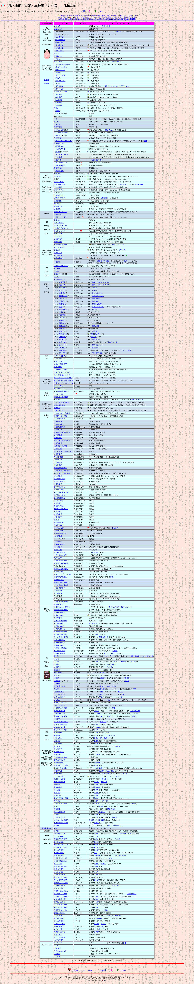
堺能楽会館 (58, 550)
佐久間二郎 (63, 296)
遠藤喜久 (62, 282)
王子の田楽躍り (59, 776)
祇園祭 (109, 17)
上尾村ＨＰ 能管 (60, 217)
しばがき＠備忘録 (60, 369)
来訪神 (101, 17)
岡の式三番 (58, 864)
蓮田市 (97, 855)
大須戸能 (57, 667)
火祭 (105, 17)
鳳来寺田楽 (58, 787)
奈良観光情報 (111, 686)
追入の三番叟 (59, 921)
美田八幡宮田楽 (59, 812)
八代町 (96, 864)
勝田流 (126, 681)
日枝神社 (105, 779)
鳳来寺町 (97, 787)
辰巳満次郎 (63, 334)
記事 (122, 694)
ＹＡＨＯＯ (58, 943)
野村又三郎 (63, 353)
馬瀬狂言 (57, 683)
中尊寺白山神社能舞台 (62, 607)
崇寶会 (93, 337)
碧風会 (57, 78)
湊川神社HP (93, 552)
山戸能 (56, 662)
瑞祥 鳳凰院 (59, 223)
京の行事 (112, 708)
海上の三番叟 (59, 850)
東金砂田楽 (58, 771)
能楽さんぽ (96, 301)
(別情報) (115, 651)
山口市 (102, 694)
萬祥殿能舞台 (59, 525)
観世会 (56, 53)
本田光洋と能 (60, 149)
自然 (91, 19)
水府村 (101, 771)
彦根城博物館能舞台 (61, 563)
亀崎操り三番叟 (59, 902)
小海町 (96, 874)
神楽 (78, 17)
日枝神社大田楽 (59, 779)
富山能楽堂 (58, 476)
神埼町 (101, 820)
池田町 (102, 678)
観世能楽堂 (58, 443)
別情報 (135, 713)
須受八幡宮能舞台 (60, 621)
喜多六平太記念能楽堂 (62, 440)
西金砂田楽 (58, 773)
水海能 (56, 678)
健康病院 (114, 19)
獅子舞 (83, 17)
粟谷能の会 (59, 171)
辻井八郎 (58, 160)
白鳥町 (96, 765)
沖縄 (94, 19)
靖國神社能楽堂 (59, 427)
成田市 (96, 842)
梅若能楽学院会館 (60, 92)
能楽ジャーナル (59, 279)
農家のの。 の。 (60, 389)
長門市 (96, 932)
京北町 (96, 801)
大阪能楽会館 (59, 130)
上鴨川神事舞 (59, 692)
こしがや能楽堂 (59, 419)
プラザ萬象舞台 (59, 487)
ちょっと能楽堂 (59, 247)
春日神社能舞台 (59, 626)
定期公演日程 (116, 61)
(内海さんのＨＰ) (125, 607)
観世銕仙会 (58, 56)
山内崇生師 (59, 48)
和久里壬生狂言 (59, 711)
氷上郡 (96, 924)
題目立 (56, 689)
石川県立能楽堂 (59, 481)
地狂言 (56, 806)
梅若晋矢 (58, 94)
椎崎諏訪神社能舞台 (61, 610)
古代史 (99, 19)
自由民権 (61, 19)
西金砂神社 (106, 773)
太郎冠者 (57, 209)
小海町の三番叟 (59, 874)
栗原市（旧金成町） (101, 738)
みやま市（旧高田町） (107, 716)
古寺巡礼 (126, 19)
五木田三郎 (63, 301)
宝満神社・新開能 (60, 716)
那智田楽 (57, 809)
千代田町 (103, 722)
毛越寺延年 (58, 733)
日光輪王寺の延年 (60, 757)
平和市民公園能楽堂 (61, 601)
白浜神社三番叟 (59, 885)
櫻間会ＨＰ (59, 146)
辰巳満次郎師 (60, 45)
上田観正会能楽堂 (60, 555)
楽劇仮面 (57, 176)
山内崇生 (62, 337)
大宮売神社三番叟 (60, 905)
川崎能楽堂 (58, 460)
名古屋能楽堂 (59, 500)
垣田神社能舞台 (59, 642)
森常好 (57, 124)
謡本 (145, 141)
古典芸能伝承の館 (60, 416)
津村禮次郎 (63, 309)
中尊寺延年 (58, 735)
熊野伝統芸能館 (59, 495)
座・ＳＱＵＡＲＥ (61, 154)
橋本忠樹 (62, 326)
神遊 (55, 119)
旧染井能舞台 (59, 623)
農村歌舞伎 (76, 15)
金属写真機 (110, 15)
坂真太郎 (62, 290)
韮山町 (96, 880)
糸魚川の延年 (59, 763)
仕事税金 (120, 19)
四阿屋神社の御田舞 (61, 823)
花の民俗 (126, 17)
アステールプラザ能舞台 (63, 574)
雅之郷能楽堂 (59, 580)
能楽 (62, 64)
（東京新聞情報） (120, 855)
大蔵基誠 (103, 198)
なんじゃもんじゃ (60, 231)
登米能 (56, 664)
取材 (121, 17)
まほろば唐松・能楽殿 (62, 413)
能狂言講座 (58, 233)
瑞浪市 (96, 896)
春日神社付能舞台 (60, 634)
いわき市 (97, 754)
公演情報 (133, 804)
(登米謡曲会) (111, 664)
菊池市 (96, 724)
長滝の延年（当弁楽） (62, 765)
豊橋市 (96, 798)
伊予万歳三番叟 (59, 937)
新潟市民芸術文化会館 (62, 470)
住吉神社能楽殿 (59, 544)
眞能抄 (57, 72)
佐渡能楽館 (58, 242)
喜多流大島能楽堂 (60, 577)
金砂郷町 (98, 768)
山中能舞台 (58, 541)
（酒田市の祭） (116, 746)
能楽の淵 (57, 250)
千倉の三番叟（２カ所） (63, 844)
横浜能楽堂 (58, 454)
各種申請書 (106, 26)
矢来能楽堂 (58, 435)
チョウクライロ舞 (60, 730)
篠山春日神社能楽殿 (61, 637)
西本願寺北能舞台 (60, 632)
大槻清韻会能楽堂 (60, 533)
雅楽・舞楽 (58, 236)
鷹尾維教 (58, 105)
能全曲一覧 (58, 255)
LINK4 (101, 11)
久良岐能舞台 (59, 457)
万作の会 (57, 173)
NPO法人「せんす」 (61, 228)
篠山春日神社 (104, 637)
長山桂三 (62, 320)
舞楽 (55, 828)
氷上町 (103, 924)
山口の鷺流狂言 (59, 694)
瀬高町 (96, 814)
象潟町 (96, 730)
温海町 (96, 662)
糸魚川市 (97, 763)
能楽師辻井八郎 (96, 160)
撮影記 (108, 733)
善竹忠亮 (57, 203)
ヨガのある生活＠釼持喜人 (63, 380)
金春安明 (62, 342)
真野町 (101, 697)
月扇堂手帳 (58, 367)
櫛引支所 (108, 656)
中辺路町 (98, 918)
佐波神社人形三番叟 (61, 883)
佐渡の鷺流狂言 (59, 697)
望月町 (96, 872)
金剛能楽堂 (58, 514)
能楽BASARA (60, 81)
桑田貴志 (62, 293)
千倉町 (96, 844)
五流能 (88, 15)
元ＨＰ (120, 692)
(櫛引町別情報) (148, 656)
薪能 (75, 17)
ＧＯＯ (56, 945)
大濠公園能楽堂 (59, 588)
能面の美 (108, 130)
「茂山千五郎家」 (126, 350)
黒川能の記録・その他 (62, 375)
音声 (134, 689)
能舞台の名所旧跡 (60, 244)
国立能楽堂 (58, 421)
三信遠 (114, 17)
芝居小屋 (65, 17)
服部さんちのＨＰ (117, 244)
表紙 (127, 86)
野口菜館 (123, 184)
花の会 (56, 122)
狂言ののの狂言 (59, 184)
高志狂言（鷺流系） (61, 722)
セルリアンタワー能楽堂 (63, 451)
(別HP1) (124, 773)
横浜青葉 (108, 19)
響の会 (57, 59)
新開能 (133, 716)
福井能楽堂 (58, 484)
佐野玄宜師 (59, 42)
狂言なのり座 (59, 190)
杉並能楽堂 (58, 449)
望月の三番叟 (59, 872)
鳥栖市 (96, 823)
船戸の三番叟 (59, 853)
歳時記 (99, 15)
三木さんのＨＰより (111, 653)
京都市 (97, 700)
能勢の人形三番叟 (60, 907)
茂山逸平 (62, 350)
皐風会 (94, 287)
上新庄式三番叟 (59, 924)
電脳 (84, 19)
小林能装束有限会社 (61, 266)
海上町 (96, 850)
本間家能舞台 (59, 615)
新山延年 (57, 746)
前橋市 (96, 839)
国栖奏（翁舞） (59, 913)
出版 (74, 19)
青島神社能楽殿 (59, 604)
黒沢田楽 (57, 790)
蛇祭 (118, 17)
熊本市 (98, 727)
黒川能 (83, 15)
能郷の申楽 (59, 672)
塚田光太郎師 (60, 40)
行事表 (103, 864)
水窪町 (96, 782)
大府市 (96, 899)
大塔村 (101, 806)
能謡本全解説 (59, 258)
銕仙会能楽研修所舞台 (62, 432)
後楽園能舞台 (59, 571)
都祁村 (96, 634)
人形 (91, 17)
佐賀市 (96, 817)
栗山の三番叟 (59, 836)
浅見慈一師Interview (111, 86)
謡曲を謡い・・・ (60, 358)
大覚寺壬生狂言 (59, 713)
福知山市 (96, 804)
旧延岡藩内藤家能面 (61, 391)
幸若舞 (56, 814)
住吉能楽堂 (58, 593)
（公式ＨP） (108, 858)
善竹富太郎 (58, 201)
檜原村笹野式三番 (60, 861)
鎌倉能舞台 (96, 298)
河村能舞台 (58, 511)
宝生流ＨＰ (58, 29)
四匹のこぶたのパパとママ (63, 383)
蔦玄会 (94, 331)
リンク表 (57, 956)
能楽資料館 (58, 239)
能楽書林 (57, 274)
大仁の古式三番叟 (60, 894)
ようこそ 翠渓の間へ (61, 402)
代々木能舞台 (59, 424)
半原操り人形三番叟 (61, 896)
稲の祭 (88, 17)
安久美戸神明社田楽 (61, 798)
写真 (88, 19)
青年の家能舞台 (59, 479)
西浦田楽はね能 (59, 782)
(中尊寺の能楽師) (113, 607)
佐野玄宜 (62, 331)
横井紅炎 (57, 408)
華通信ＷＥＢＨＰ (60, 212)
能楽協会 (57, 26)
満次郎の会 (95, 334)
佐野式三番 (58, 929)
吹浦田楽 (57, 741)
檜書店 (56, 271)
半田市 (96, 902)
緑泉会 (57, 83)
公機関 (70, 19)
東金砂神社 (110, 771)
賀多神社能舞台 (59, 629)
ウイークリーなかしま (63, 141)
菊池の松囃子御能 (60, 724)
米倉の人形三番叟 (60, 866)
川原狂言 (57, 719)
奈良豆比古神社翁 (60, 910)
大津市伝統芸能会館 (61, 561)
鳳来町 (96, 790)
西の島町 (102, 812)
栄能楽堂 (57, 503)
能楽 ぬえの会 (98, 307)
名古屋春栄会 (60, 165)
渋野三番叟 (58, 935)
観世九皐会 (58, 61)
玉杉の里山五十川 (120, 662)
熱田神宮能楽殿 (59, 498)
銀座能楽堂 (58, 429)
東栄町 (96, 795)
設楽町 (96, 784)
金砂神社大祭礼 (61, 768)
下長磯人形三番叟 (60, 839)
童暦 (131, 17)
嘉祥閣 (56, 520)
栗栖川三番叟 (59, 918)
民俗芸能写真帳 (132, 15)
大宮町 (96, 905)
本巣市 (102, 672)
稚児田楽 (57, 754)
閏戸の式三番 (59, 855)
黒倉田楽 (57, 793)
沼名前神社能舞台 (60, 648)
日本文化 (57, 954)
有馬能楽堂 (58, 558)
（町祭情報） (131, 894)
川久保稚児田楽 (59, 817)
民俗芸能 (93, 15)
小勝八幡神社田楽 (60, 804)
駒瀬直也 (62, 304)
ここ (124, 943)
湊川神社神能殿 (59, 552)
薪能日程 (46, 80)
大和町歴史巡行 (125, 834)
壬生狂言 (57, 700)
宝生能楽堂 (117, 31)
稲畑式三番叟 (59, 926)
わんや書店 (58, 268)
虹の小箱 (122, 250)
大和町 (96, 834)
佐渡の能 (57, 670)
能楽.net (56, 220)
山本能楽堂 (58, 536)
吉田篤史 (62, 328)
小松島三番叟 (59, 940)
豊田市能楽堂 (59, 506)
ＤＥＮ (56, 277)
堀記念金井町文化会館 (62, 473)
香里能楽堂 (58, 547)
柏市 (95, 853)
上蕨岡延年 (58, 743)
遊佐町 (96, 741)
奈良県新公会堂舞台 (61, 569)
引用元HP (122, 86)
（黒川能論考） (135, 656)
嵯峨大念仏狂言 (59, 705)
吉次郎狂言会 (59, 195)
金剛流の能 (58, 138)
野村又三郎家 (59, 182)
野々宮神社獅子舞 (136, 184)
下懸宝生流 (58, 127)
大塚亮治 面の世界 (61, 397)
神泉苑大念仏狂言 (60, 708)
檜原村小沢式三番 (60, 858)
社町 (101, 692)
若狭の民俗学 (135, 711)
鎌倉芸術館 (58, 465)
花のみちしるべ (61, 67)
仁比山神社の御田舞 (61, 820)
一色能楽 (57, 681)
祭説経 (96, 17)
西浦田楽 (104, 782)
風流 (135, 17)
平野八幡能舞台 (59, 640)
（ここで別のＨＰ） (114, 885)
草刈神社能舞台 (59, 612)
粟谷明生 (62, 339)
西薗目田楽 (58, 795)
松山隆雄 (58, 100)
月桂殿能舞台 (59, 490)
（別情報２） (117, 825)
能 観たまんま (59, 361)
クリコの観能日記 (60, 364)
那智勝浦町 (111, 809)
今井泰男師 (59, 37)
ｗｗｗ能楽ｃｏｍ (60, 225)
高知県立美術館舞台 (61, 582)
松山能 (56, 659)
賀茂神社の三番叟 (60, 847)
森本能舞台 (58, 591)
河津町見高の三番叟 (61, 891)
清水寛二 (62, 315)
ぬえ (60, 307)
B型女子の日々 (59, 386)
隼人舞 (56, 825)
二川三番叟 (58, 915)
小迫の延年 (59, 738)
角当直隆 (58, 102)
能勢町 (96, 907)
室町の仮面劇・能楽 (61, 132)
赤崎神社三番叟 (59, 932)
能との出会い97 (61, 163)
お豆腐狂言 (58, 206)
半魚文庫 (57, 262)
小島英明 (62, 287)
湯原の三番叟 (59, 869)
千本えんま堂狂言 (60, 702)
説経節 (103, 15)
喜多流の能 (58, 168)
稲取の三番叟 (59, 888)
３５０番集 (105, 261)
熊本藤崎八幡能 (59, 727)
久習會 (56, 108)
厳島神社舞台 (59, 645)
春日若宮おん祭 (59, 686)
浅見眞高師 (59, 86)
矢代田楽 (57, 801)
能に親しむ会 (60, 75)
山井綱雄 (58, 157)
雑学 (103, 19)
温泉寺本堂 (58, 618)
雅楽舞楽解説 (47, 828)
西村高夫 (62, 318)
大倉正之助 (58, 214)
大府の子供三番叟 (60, 899)
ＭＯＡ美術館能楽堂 (61, 492)
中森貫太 (62, 298)
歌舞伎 (60, 17)
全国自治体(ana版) (60, 951)
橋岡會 (57, 111)
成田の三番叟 (59, 842)
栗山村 (96, 836)
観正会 (57, 135)
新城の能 (57, 675)
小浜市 (96, 711)
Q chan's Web (58, 394)
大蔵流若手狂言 (59, 198)
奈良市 (102, 686)
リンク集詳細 (61, 15)
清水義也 (62, 323)
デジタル (79, 19)
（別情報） (127, 678)
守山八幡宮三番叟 (60, 880)
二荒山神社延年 (59, 760)
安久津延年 (58, 749)
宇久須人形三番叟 (60, 877)
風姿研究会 (58, 253)
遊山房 (57, 152)
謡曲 (98, 261)
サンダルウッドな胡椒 (62, 372)
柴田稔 (61, 312)
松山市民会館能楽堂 (61, 585)
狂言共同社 (58, 187)
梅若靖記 (58, 97)
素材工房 (116, 15)
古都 (66, 19)
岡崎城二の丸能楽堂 (61, 509)
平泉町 (96, 733)
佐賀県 (91, 820)
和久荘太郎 (59, 51)
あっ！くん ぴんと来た (63, 378)
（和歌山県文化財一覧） (114, 915)
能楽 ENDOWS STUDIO (100, 282)
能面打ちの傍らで (136, 399)
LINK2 (81, 11)
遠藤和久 (62, 285)
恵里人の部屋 (59, 410)
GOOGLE (123, 15)
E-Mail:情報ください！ (78, 970)
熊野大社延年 (59, 752)
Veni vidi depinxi (59, 405)
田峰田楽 (57, 784)
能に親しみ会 (97, 293)
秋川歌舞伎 (69, 15)
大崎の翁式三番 (59, 834)
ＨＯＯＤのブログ (60, 356)
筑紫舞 (56, 831)
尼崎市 (97, 713)
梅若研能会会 (59, 89)
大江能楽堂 (58, 517)
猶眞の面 (57, 399)
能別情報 (111, 735)
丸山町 (96, 847)
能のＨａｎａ (60, 70)
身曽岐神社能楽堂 (60, 468)
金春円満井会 (59, 143)
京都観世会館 (59, 522)
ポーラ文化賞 (114, 776)
